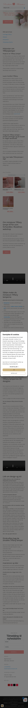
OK (14, 370)
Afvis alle (14, 373)
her (17, 364)
